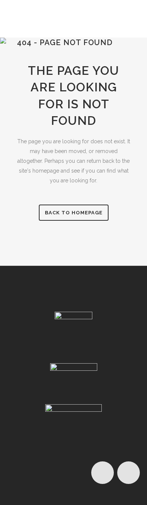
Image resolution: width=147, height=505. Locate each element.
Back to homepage (74, 212)
